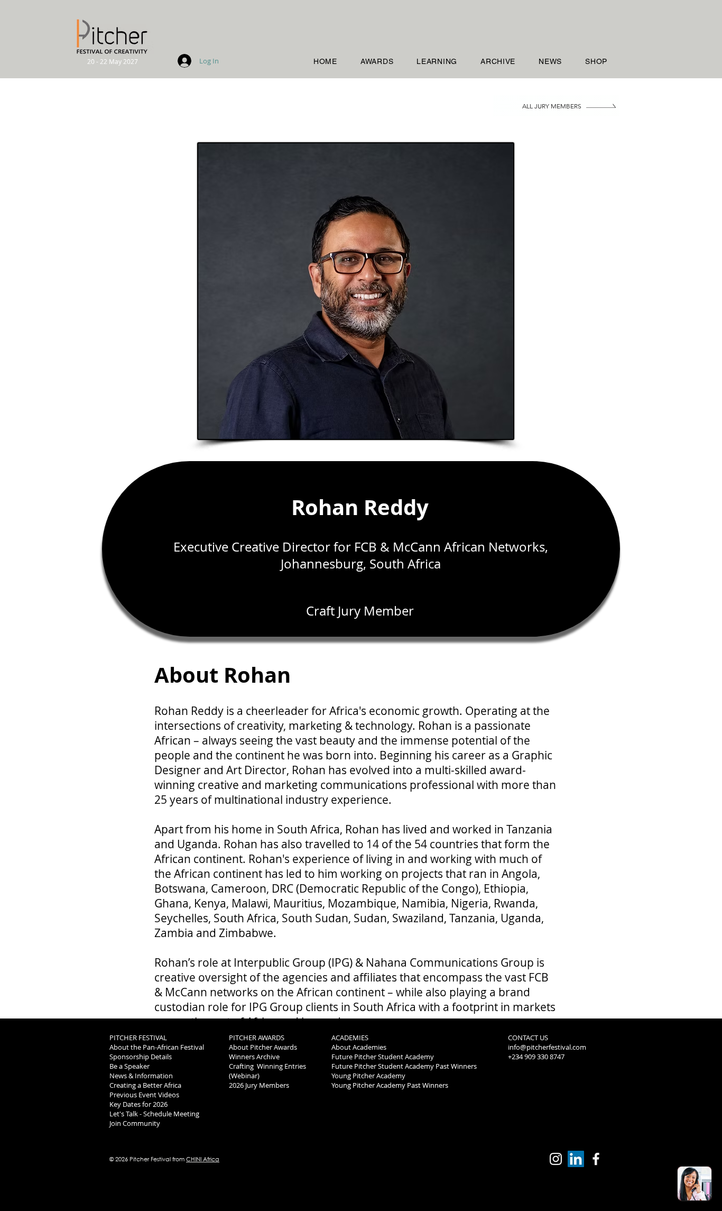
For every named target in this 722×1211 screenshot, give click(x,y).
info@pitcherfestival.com (547, 1047)
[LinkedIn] (576, 1159)
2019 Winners (529, 1085)
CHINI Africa (202, 1159)
